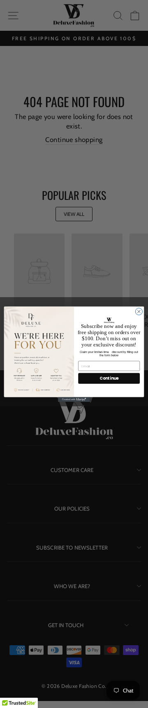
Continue (108, 378)
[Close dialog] (138, 311)
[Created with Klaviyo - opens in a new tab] (74, 399)
